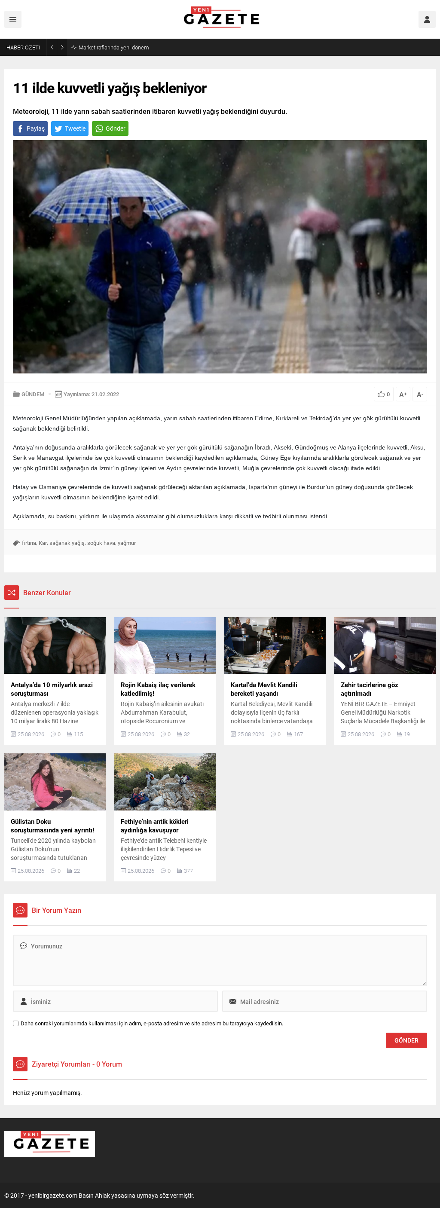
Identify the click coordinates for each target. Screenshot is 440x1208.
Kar (43, 542)
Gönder (115, 128)
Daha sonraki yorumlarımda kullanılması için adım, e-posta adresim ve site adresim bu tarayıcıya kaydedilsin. (152, 1023)
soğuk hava (101, 542)
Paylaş (36, 128)
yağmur (127, 542)
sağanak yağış (67, 542)
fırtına (29, 542)
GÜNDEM (32, 394)
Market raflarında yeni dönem (114, 47)
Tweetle (75, 128)
